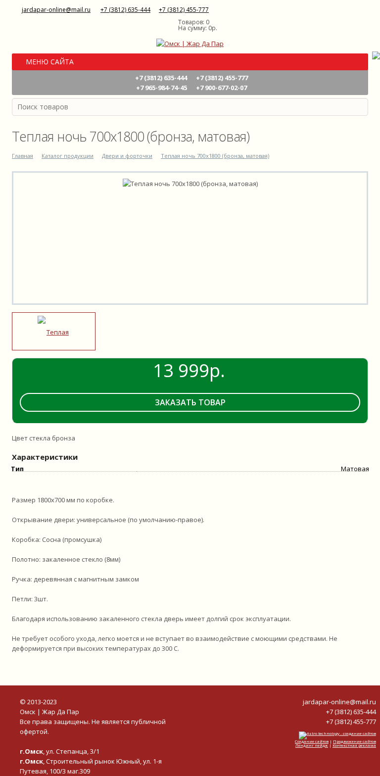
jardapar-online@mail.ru (56, 9)
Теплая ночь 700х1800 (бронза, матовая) (215, 155)
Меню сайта (49, 61)
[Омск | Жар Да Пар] (190, 42)
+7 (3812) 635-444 (125, 9)
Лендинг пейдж (311, 745)
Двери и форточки (127, 155)
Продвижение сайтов (354, 741)
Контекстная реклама (354, 745)
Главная (22, 155)
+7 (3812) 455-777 (184, 9)
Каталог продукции (68, 155)
